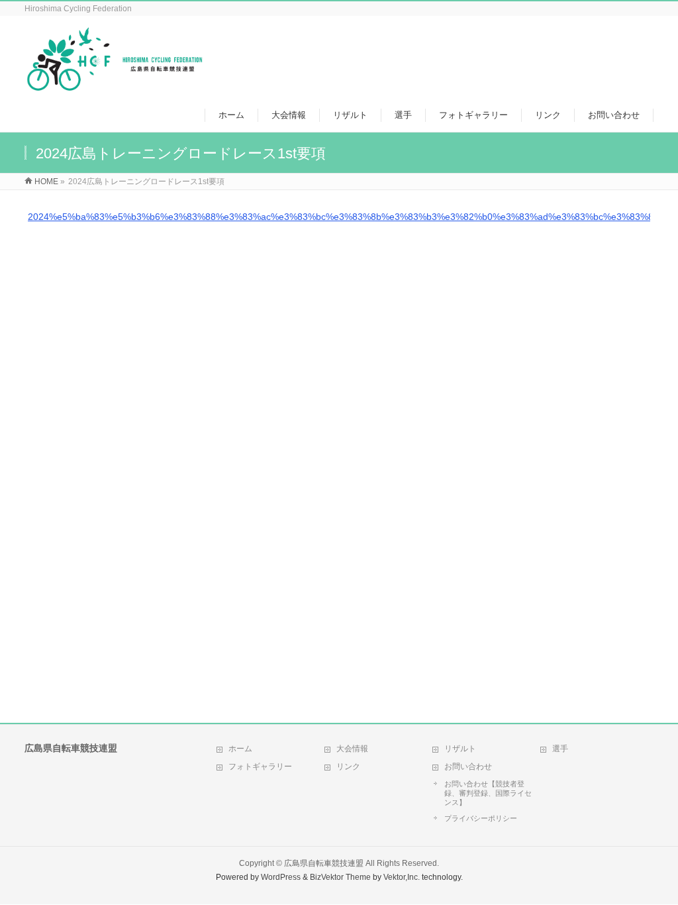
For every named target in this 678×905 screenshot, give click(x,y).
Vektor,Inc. (401, 877)
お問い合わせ (468, 766)
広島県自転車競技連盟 (323, 863)
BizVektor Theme (340, 877)
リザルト (460, 748)
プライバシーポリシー (480, 818)
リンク (348, 766)
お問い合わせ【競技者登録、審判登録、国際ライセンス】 (488, 793)
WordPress (281, 877)
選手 (560, 748)
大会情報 (352, 748)
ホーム (240, 748)
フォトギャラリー (260, 766)
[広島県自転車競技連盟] (114, 85)
